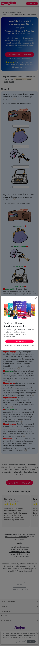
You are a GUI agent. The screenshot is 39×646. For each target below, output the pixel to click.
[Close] (35, 298)
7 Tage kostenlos (19, 341)
